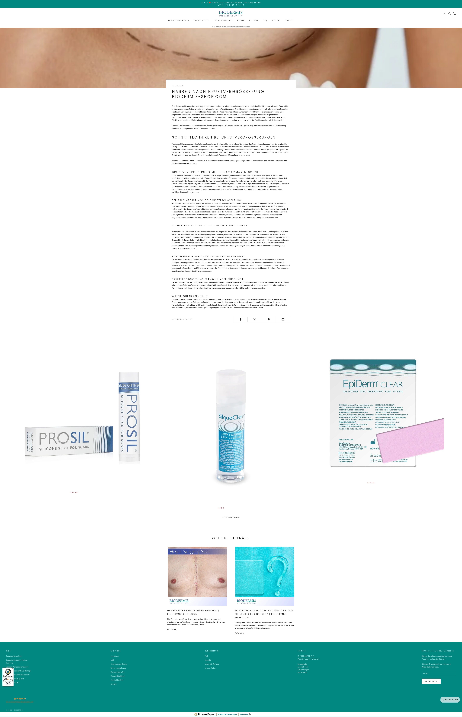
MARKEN (240, 21)
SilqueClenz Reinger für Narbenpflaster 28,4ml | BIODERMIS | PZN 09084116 (231, 505)
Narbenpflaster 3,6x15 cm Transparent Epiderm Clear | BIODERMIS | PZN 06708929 (383, 480)
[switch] (8, 683)
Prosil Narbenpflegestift (15, 679)
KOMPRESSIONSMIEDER (178, 21)
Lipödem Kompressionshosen (17, 667)
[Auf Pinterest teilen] (269, 319)
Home (213, 26)
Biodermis (78, 486)
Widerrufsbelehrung (118, 668)
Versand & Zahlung (117, 676)
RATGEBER (254, 21)
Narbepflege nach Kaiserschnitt (17, 675)
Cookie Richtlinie (117, 680)
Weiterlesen (171, 629)
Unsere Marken (210, 668)
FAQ (265, 21)
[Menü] (12, 669)
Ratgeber (218, 26)
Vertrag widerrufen (118, 672)
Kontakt (113, 684)
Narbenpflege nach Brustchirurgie (18, 671)
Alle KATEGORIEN (231, 518)
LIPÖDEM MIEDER (201, 21)
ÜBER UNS (276, 21)
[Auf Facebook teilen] (240, 319)
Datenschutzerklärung (119, 664)
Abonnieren (431, 681)
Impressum (115, 656)
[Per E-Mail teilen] (283, 319)
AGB (112, 660)
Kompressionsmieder (14, 656)
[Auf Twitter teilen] (255, 319)
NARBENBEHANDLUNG (223, 21)
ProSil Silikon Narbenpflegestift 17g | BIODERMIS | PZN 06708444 (78, 490)
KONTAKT (290, 21)
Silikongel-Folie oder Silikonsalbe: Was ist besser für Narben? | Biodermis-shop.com (264, 614)
